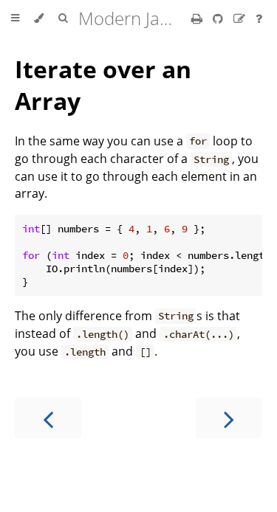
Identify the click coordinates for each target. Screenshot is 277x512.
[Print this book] (198, 18)
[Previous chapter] (48, 418)
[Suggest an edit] (241, 18)
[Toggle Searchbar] (63, 18)
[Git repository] (219, 18)
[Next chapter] (229, 418)
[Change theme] (39, 18)
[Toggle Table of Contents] (15, 18)
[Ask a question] (259, 18)
